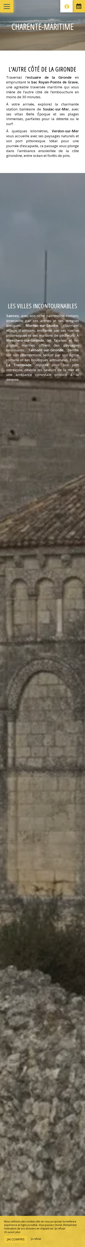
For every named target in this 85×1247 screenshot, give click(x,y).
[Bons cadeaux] (66, 6)
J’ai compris (16, 1239)
